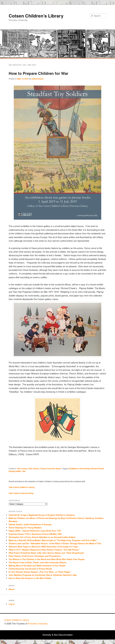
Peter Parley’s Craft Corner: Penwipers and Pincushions (35, 556)
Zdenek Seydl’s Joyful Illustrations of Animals (30, 524)
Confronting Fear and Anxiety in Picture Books (30, 568)
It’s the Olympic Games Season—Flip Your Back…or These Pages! (39, 571)
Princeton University (99, 621)
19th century (22, 468)
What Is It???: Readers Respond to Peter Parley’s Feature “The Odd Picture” (44, 549)
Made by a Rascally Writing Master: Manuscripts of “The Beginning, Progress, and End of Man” (53, 540)
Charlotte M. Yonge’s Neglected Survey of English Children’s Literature (42, 515)
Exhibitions (73, 468)
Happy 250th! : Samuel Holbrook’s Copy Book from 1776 (35, 530)
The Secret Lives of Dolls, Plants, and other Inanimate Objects (37, 562)
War (24, 471)
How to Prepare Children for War (38, 73)
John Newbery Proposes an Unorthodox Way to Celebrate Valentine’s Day (43, 575)
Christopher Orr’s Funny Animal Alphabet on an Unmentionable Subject (42, 537)
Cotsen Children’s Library (36, 15)
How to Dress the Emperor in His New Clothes (30, 578)
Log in (12, 604)
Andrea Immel (37, 78)
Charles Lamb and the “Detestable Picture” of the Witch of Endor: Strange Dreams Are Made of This (55, 543)
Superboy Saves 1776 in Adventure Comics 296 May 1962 (35, 534)
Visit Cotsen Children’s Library (22, 487)
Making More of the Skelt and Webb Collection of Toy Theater (37, 565)
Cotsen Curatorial (47, 468)
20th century (33, 468)
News (58, 468)
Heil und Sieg (84, 468)
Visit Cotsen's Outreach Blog (21, 493)
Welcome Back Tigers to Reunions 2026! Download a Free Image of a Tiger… (44, 546)
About (11, 589)
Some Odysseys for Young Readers (25, 527)
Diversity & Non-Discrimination (58, 634)
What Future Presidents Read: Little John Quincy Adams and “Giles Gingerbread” (47, 552)
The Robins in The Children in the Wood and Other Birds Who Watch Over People (46, 559)
